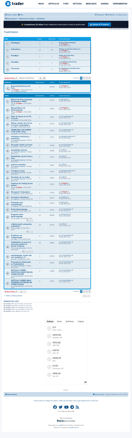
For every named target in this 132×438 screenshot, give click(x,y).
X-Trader (64, 44)
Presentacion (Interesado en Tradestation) (21, 263)
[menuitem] (20, 14)
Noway (15, 120)
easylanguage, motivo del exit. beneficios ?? (21, 256)
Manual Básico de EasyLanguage (18, 109)
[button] (89, 78)
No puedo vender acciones (21, 145)
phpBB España (74, 427)
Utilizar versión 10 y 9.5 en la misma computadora (21, 124)
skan (14, 259)
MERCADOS (90, 3)
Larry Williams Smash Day (67, 62)
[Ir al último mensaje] (68, 86)
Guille (15, 127)
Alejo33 (15, 211)
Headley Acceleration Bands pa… (70, 49)
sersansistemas (66, 116)
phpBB (61, 425)
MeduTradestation (19, 266)
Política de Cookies (52, 400)
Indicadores (15, 49)
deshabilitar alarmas (19, 150)
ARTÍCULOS (53, 3)
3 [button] (86, 78)
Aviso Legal (77, 400)
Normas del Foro (39, 400)
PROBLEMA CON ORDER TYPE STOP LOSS (21, 131)
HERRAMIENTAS (119, 3)
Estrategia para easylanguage (17, 203)
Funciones (15, 68)
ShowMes (15, 62)
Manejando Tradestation (20, 192)
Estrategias (15, 43)
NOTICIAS (77, 3)
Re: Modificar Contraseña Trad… (70, 68)
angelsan (16, 193)
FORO (66, 3)
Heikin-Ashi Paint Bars (66, 55)
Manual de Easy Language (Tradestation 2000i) (21, 100)
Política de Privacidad (65, 400)
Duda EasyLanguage (19, 209)
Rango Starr (65, 214)
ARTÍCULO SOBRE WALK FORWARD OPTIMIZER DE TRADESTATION (21, 282)
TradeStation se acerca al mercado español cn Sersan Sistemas (21, 244)
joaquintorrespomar (19, 140)
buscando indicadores (20, 197)
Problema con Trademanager (16, 236)
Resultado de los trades (20, 177)
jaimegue (64, 99)
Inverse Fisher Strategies (67, 42)
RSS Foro (95, 400)
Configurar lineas (18, 171)
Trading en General (20, 91)
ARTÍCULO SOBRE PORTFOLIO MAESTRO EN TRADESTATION (21, 272)
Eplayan (15, 206)
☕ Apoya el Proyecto (99, 24)
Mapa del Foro (86, 400)
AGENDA (104, 3)
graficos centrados (18, 165)
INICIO (41, 3)
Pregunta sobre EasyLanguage (17, 215)
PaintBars (15, 56)
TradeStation (11, 32)
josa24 (15, 133)
